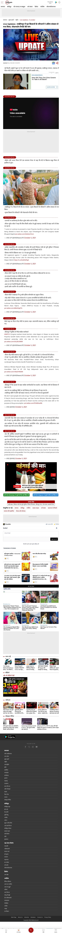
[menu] (2, 2)
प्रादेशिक (6, 770)
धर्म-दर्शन (6, 865)
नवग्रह (5, 908)
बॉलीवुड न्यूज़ (7, 806)
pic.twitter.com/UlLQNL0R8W (13, 341)
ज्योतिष (42, 7)
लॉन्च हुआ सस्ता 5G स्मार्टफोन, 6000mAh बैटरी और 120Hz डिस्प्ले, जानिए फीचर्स (10, 727)
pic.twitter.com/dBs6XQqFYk (13, 308)
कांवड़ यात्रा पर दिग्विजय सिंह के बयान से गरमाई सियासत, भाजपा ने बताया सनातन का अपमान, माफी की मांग (31, 667)
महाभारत (6, 859)
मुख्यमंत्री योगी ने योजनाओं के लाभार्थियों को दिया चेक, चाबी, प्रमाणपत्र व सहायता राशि (20, 711)
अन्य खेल (6, 874)
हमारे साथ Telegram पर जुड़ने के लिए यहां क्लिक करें (45, 495)
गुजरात (5, 778)
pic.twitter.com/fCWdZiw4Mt (33, 403)
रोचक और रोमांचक (20, 511)
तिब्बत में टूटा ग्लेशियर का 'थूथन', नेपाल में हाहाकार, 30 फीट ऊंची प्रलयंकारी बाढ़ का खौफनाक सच (54, 667)
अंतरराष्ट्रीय (6, 764)
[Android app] (10, 737)
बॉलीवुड (9, 7)
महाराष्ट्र (6, 781)
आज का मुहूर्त (7, 887)
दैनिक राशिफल (7, 881)
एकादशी (6, 846)
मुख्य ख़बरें (11, 20)
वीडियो (7, 672)
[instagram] (36, 746)
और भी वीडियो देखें (8, 675)
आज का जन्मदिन (8, 884)
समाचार (3, 7)
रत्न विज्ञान (6, 911)
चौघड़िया (6, 903)
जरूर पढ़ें (8, 656)
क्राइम (5, 791)
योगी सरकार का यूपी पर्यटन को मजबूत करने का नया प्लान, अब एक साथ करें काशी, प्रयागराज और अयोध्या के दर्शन (8, 711)
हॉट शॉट (6, 809)
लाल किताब (7, 892)
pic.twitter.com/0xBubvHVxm (24, 234)
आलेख (5, 817)
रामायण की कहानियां (9, 511)
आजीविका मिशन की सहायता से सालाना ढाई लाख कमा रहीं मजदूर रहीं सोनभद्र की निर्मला (55, 711)
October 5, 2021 (30, 238)
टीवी (5, 836)
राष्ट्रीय (16, 20)
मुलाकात (6, 839)
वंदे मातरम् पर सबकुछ (19, 7)
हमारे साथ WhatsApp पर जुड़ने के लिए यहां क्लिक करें (16, 495)
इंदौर (5, 767)
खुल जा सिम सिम (8, 823)
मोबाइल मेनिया (9, 716)
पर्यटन (5, 820)
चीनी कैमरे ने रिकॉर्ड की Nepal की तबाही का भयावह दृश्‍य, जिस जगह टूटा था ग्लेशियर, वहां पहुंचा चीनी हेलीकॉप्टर (43, 667)
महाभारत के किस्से (52, 508)
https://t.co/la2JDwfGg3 (21, 260)
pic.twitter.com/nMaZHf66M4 (13, 372)
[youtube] (32, 746)
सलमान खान (7, 831)
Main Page (13, 917)
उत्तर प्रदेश (6, 756)
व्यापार (5, 797)
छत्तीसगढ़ (6, 775)
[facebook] (25, 746)
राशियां (5, 889)
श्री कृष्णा (6, 854)
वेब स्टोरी (6, 812)
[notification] (59, 2)
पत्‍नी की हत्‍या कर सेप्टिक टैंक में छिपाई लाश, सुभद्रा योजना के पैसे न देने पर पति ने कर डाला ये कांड (31, 711)
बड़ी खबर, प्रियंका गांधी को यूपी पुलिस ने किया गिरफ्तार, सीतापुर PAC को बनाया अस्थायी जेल (31, 504)
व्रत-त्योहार (6, 862)
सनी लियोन (6, 833)
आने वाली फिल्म (8, 825)
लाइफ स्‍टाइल (35, 508)
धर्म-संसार (30, 7)
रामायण (6, 857)
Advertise (26, 917)
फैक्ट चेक (6, 794)
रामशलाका (6, 900)
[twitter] (29, 746)
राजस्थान (6, 783)
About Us (20, 917)
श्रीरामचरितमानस (51, 7)
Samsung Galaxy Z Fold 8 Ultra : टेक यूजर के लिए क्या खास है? (29, 727)
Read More (17, 486)
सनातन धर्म (6, 851)
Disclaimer (33, 917)
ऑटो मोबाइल (7, 789)
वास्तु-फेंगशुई (7, 895)
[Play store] (56, 2)
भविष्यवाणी (7, 848)
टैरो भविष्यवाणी (7, 897)
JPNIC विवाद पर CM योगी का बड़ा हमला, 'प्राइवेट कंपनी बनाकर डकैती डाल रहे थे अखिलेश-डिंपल (43, 711)
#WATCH (7, 334)
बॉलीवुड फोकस (7, 828)
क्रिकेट (36, 7)
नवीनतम (7, 700)
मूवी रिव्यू (6, 815)
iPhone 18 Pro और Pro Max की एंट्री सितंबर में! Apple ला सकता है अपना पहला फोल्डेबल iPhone (48, 727)
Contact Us (40, 917)
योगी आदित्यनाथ (8, 753)
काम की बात (7, 786)
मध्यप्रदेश (6, 772)
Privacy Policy (47, 917)
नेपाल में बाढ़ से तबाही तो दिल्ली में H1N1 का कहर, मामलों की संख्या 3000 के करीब (19, 667)
